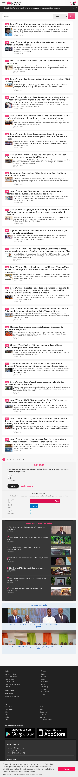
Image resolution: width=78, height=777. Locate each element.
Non (11, 478)
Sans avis (12, 480)
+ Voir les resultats (26, 486)
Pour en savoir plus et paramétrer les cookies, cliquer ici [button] (23, 774)
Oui (11, 475)
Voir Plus (22, 459)
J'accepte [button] (66, 769)
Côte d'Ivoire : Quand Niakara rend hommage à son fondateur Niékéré (26, 8)
